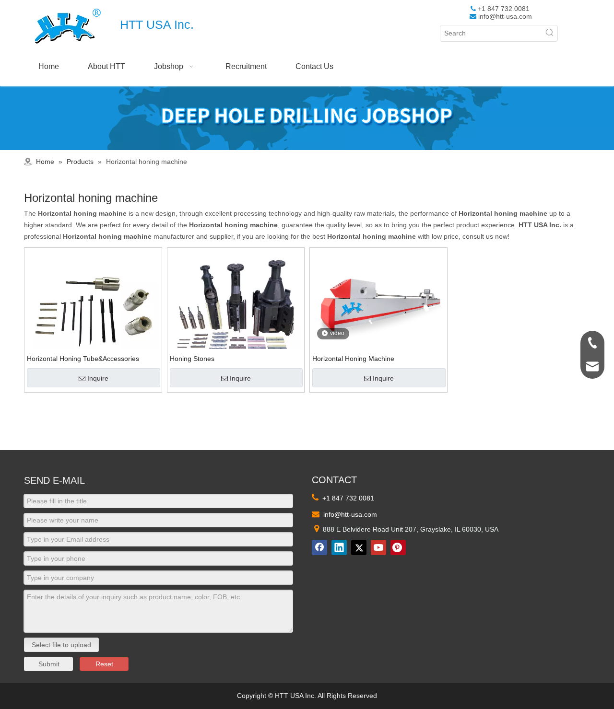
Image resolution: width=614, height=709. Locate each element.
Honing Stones (192, 358)
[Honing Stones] (236, 315)
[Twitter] (358, 547)
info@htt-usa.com (505, 16)
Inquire (97, 378)
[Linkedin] (339, 547)
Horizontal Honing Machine (353, 358)
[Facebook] (319, 547)
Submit (48, 664)
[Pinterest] (398, 547)
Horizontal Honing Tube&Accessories (83, 358)
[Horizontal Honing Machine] (378, 293)
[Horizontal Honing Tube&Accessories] (93, 315)
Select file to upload (61, 645)
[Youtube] (378, 547)
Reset (104, 664)
